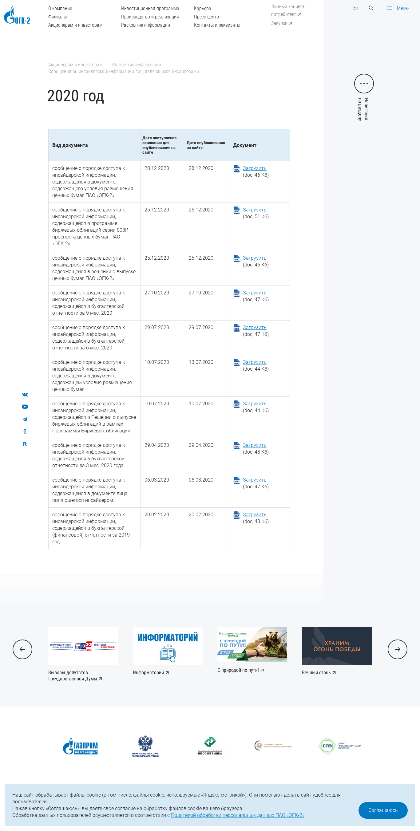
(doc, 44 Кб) (256, 365)
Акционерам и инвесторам (75, 25)
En (355, 8)
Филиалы (57, 17)
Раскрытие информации (145, 25)
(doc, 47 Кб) (256, 296)
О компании (60, 8)
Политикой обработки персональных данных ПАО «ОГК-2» (237, 815)
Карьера (202, 8)
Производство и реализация (150, 17)
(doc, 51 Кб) (256, 213)
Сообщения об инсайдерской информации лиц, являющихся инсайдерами (123, 71)
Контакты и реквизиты (217, 25)
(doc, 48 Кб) (256, 448)
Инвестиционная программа (150, 8)
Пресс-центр (206, 17)
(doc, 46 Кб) (256, 171)
